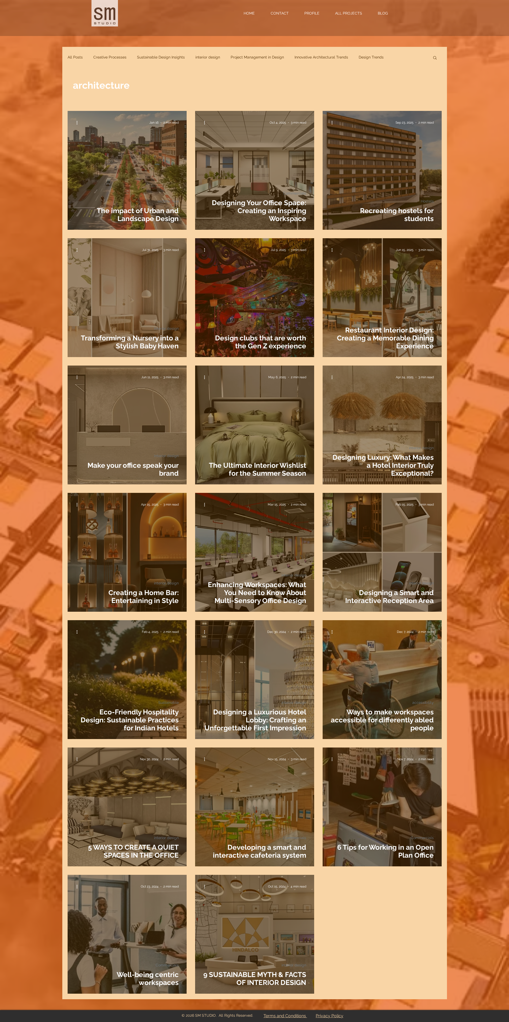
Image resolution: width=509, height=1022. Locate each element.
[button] (284, 13)
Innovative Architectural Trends (321, 57)
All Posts (75, 57)
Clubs (301, 328)
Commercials (294, 193)
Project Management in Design (257, 57)
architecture (168, 201)
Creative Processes (109, 57)
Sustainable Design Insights (161, 57)
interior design (207, 57)
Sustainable (168, 702)
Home (301, 456)
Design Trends (371, 57)
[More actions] (79, 122)
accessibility (423, 702)
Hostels (427, 201)
